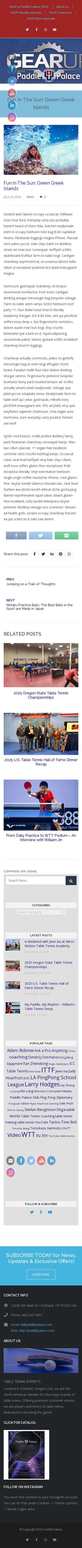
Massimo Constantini (48, 1091)
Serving (54, 1103)
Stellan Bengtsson (40, 1109)
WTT (28, 1134)
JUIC (26, 1078)
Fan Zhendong (35, 1063)
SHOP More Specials (41, 18)
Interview (35, 1071)
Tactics (54, 1122)
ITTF (48, 1069)
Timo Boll (69, 1122)
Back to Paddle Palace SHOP (29, 7)
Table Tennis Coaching (37, 1116)
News (30, 197)
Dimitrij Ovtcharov (43, 1057)
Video (14, 1134)
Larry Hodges (42, 1084)
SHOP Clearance (60, 12)
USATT (66, 1128)
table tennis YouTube (32, 1122)
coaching (18, 1057)
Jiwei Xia (61, 1071)
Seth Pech (66, 1103)
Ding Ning (66, 1057)
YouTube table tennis (62, 1136)
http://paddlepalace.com (37, 1330)
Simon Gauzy (15, 1110)
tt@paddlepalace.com (36, 1324)
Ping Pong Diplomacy (56, 1097)
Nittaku (67, 1091)
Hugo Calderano (59, 1064)
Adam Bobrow (20, 1050)
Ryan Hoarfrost (39, 1103)
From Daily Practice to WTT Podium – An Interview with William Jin (41, 837)
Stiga (60, 1109)
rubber (25, 1103)
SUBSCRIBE (41, 1274)
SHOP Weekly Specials (25, 12)
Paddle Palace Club (24, 1097)
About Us (62, 7)
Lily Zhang (67, 1085)
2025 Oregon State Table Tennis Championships (41, 695)
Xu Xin (42, 1135)
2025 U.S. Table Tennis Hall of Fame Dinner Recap (41, 762)
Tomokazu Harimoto (45, 1128)
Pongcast (14, 1103)
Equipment (15, 1063)
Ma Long (26, 1091)
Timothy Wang (20, 1128)
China (71, 1051)
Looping (14, 1091)
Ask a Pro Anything (51, 1050)
